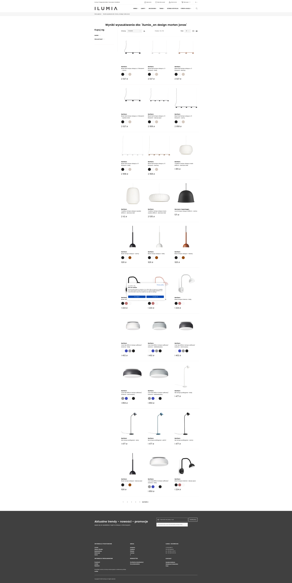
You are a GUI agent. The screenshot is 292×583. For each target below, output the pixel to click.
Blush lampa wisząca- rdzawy (184, 254)
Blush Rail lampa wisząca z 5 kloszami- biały (130, 164)
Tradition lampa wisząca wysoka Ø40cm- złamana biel (131, 212)
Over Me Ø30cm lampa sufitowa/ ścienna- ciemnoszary (185, 346)
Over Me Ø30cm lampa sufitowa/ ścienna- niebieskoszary (158, 346)
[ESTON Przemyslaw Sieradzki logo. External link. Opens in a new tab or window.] (132, 286)
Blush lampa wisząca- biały (156, 254)
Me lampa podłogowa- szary (130, 440)
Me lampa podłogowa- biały (183, 393)
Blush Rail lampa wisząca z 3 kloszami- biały (156, 69)
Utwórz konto (174, 2)
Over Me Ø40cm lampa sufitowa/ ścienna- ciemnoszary (131, 393)
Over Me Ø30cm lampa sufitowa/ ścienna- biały (131, 346)
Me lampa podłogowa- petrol (157, 440)
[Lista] (196, 31)
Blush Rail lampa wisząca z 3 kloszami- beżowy (183, 69)
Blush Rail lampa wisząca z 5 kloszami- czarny (183, 117)
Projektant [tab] (99, 39)
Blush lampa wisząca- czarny (130, 254)
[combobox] (134, 31)
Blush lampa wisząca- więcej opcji (131, 481)
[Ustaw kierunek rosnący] (144, 30)
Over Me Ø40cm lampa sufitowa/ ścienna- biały (158, 482)
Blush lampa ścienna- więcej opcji (185, 481)
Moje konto (148, 2)
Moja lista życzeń (161, 2)
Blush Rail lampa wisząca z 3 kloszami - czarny (132, 69)
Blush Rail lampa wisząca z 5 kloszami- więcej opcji (156, 117)
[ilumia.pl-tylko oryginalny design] (106, 8)
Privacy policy (160, 285)
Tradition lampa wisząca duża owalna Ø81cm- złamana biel (157, 212)
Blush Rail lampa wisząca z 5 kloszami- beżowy (156, 164)
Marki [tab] (97, 35)
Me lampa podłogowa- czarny (184, 440)
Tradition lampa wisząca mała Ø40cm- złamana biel (184, 164)
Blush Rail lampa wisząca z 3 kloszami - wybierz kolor (132, 117)
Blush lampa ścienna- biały (183, 299)
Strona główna (98, 14)
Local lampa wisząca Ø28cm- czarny (186, 211)
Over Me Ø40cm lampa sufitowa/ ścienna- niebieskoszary (158, 393)
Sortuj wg (123, 31)
